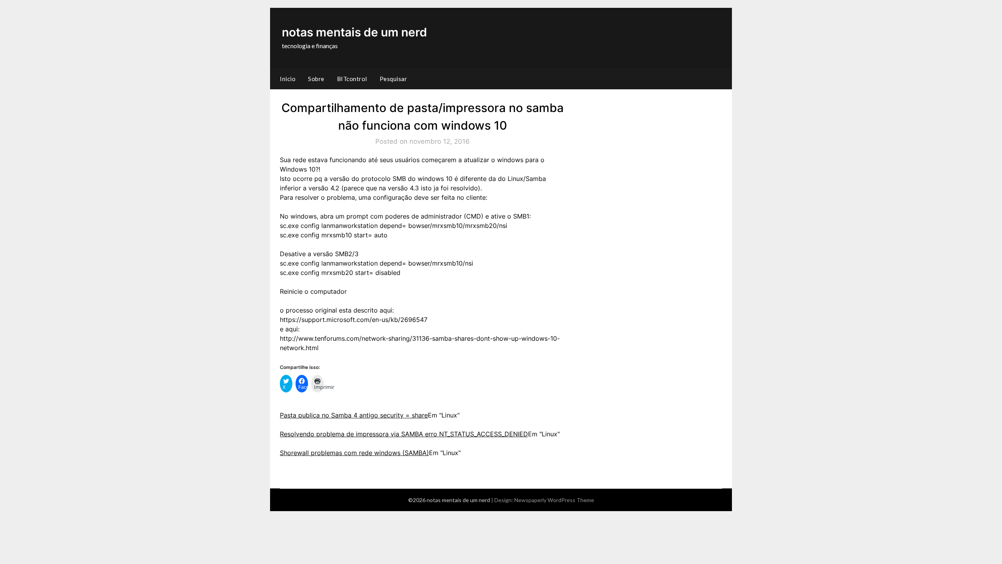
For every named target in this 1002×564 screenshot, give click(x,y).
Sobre (316, 78)
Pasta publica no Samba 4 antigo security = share (354, 415)
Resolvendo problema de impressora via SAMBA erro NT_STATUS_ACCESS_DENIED (404, 434)
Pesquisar (393, 78)
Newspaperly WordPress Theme (554, 500)
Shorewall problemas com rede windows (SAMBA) (354, 453)
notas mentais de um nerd (354, 32)
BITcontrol (352, 78)
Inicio (288, 78)
